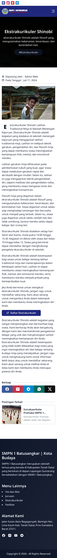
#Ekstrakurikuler (28, 52)
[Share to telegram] (28, 389)
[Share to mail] (17, 389)
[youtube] (12, 3)
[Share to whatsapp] (39, 389)
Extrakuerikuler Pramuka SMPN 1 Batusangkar (34, 411)
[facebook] (3, 3)
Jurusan (9, 496)
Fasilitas (9, 504)
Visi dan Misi (12, 491)
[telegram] (17, 3)
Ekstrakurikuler (14, 500)
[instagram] (8, 3)
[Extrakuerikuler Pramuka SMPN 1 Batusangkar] (11, 414)
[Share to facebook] (7, 389)
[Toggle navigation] (53, 11)
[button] (21, 313)
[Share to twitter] (50, 389)
